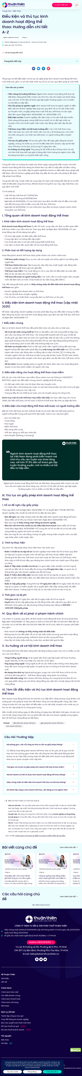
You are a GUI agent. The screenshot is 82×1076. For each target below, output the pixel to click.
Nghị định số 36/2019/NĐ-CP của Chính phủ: (23, 201)
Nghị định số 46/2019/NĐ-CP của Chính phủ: (23, 207)
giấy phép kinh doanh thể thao (52, 723)
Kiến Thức (17, 11)
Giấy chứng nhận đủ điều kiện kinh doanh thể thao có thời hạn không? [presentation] (36, 782)
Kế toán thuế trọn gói (13, 1026)
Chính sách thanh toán (10, 999)
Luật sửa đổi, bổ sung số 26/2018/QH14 (21, 198)
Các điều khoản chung (10, 995)
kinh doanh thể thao (13, 726)
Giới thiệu (5, 978)
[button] (77, 5)
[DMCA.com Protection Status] (75, 1050)
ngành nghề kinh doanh (44, 170)
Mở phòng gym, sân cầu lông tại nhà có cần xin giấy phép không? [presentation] (35, 744)
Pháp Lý (24, 37)
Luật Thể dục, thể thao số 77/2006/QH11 (21, 195)
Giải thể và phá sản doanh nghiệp (16, 869)
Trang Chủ (6, 11)
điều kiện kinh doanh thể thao (24, 723)
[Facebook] (37, 959)
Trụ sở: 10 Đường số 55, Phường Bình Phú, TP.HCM (41, 947)
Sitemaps (5, 1006)
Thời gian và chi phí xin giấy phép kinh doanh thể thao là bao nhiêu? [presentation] (35, 767)
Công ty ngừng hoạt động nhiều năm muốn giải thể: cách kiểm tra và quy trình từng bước (53, 878)
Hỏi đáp (6, 1043)
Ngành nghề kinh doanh (11, 37)
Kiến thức (5, 1040)
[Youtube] (45, 959)
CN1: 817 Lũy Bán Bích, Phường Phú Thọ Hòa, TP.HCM (41, 950)
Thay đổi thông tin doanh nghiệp (15, 1019)
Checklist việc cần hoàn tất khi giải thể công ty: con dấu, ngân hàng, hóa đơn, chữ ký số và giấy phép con (18, 879)
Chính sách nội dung (9, 1002)
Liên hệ (4, 982)
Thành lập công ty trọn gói (12, 1016)
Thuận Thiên (24, 181)
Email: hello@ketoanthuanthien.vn (41, 954)
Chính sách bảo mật (9, 992)
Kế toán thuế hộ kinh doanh (15, 1030)
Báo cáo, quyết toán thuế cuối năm (16, 1023)
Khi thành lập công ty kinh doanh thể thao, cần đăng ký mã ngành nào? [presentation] (37, 790)
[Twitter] (41, 959)
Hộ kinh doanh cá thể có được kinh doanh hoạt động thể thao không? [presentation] (36, 774)
